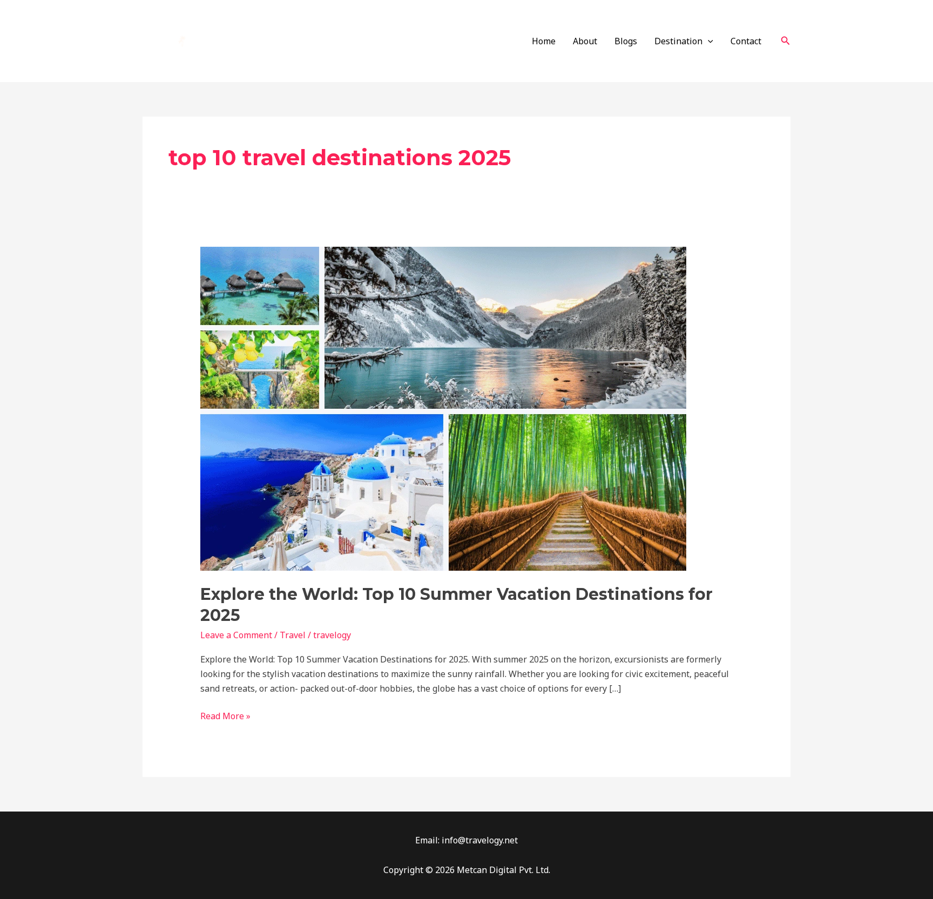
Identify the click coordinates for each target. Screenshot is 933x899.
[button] (785, 41)
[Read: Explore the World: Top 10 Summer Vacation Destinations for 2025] (443, 408)
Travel (293, 635)
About (585, 41)
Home (544, 41)
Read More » (225, 715)
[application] (707, 41)
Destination (678, 41)
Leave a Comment (236, 635)
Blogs (625, 41)
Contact (746, 41)
